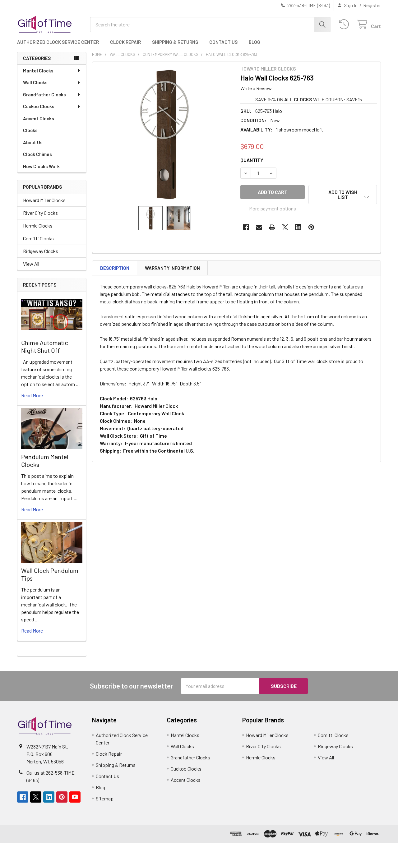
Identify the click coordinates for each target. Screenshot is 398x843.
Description (114, 268)
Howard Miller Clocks (44, 200)
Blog (254, 42)
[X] (285, 227)
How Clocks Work (41, 166)
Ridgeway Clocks (40, 251)
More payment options (272, 208)
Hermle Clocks (38, 225)
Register (372, 5)
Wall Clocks (35, 82)
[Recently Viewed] (345, 24)
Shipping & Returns (175, 42)
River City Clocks (40, 213)
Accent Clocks (38, 118)
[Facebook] (246, 227)
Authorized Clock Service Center (58, 42)
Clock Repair (125, 42)
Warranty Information (172, 268)
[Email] (259, 227)
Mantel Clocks (38, 70)
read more (32, 395)
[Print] (272, 227)
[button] (342, 194)
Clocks (30, 130)
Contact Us (223, 42)
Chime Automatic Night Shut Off (44, 346)
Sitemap (104, 798)
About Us (33, 142)
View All (31, 264)
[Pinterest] (311, 227)
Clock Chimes (37, 154)
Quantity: (252, 160)
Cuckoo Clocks (38, 106)
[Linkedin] (298, 227)
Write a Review (256, 88)
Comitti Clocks (38, 238)
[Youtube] (75, 797)
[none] (164, 134)
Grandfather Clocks (44, 94)
